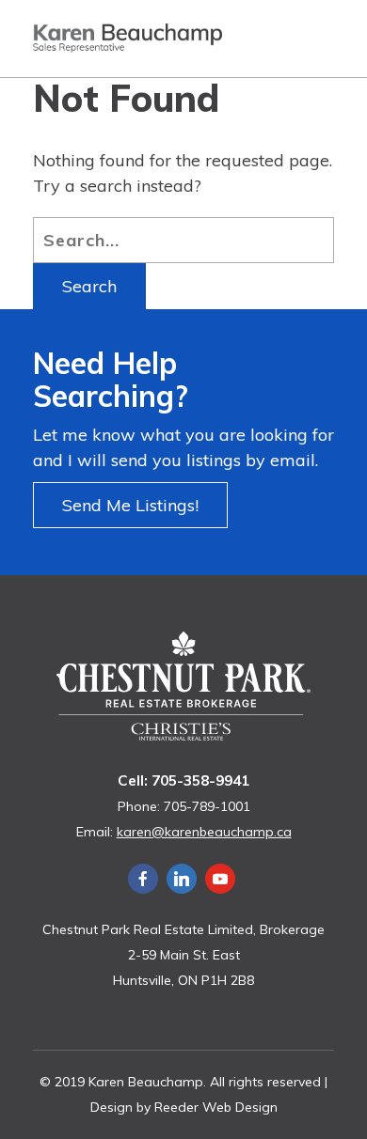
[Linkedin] (182, 879)
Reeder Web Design (216, 1107)
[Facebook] (143, 879)
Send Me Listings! (130, 505)
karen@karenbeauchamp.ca (204, 831)
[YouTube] (220, 879)
